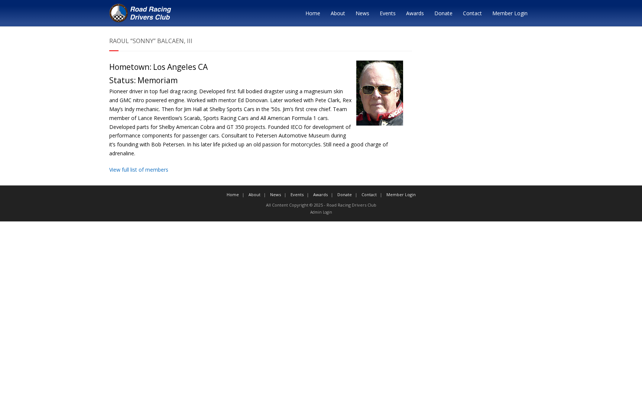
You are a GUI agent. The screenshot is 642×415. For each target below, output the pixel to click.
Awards (415, 13)
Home (312, 13)
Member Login (510, 13)
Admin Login (321, 212)
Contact (472, 13)
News (362, 13)
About (338, 13)
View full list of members (138, 169)
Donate (443, 13)
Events (388, 13)
